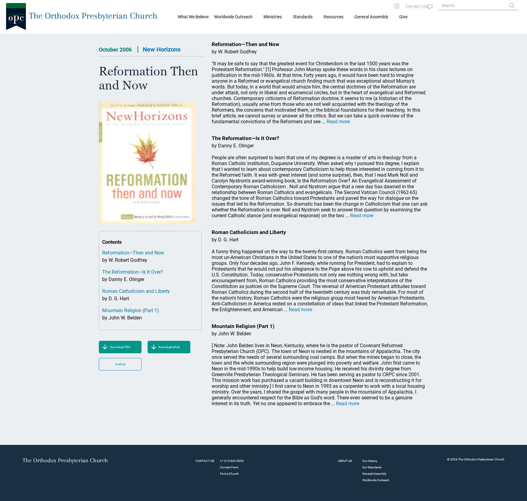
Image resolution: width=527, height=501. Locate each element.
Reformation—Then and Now (133, 253)
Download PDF (120, 347)
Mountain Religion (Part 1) (130, 310)
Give (403, 16)
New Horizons (162, 49)
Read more (338, 121)
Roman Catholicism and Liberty (136, 291)
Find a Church (229, 473)
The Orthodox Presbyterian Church (93, 16)
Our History (369, 461)
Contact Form (229, 467)
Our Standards (372, 467)
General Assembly (371, 16)
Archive (120, 364)
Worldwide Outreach (375, 480)
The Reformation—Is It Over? (132, 272)
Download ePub (169, 347)
